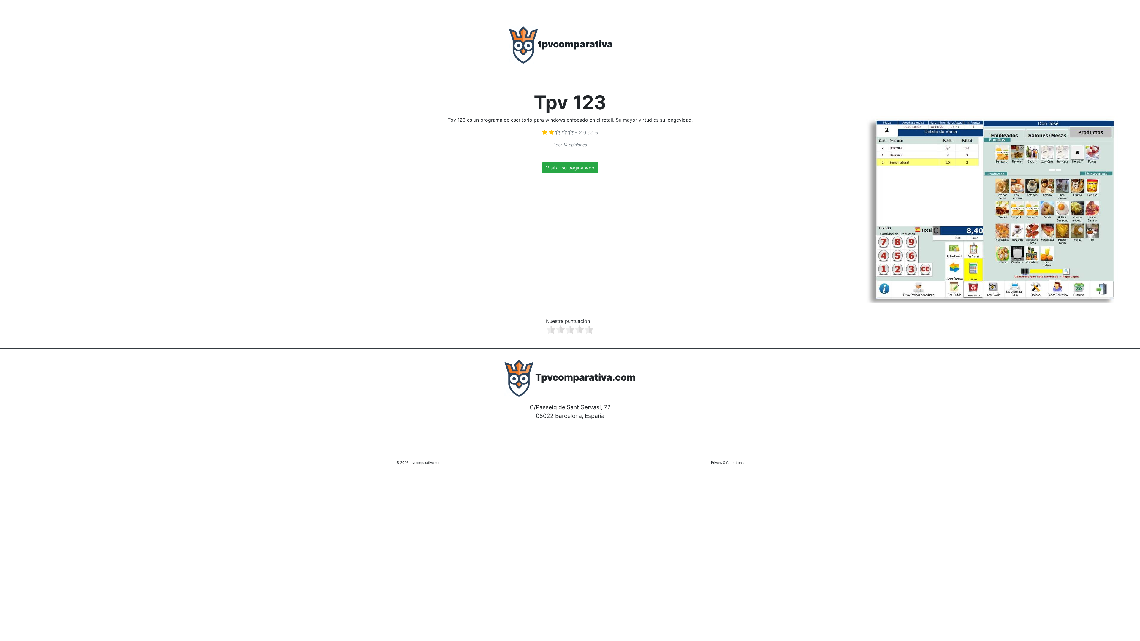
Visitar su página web (570, 168)
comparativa (575, 44)
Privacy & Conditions (727, 463)
